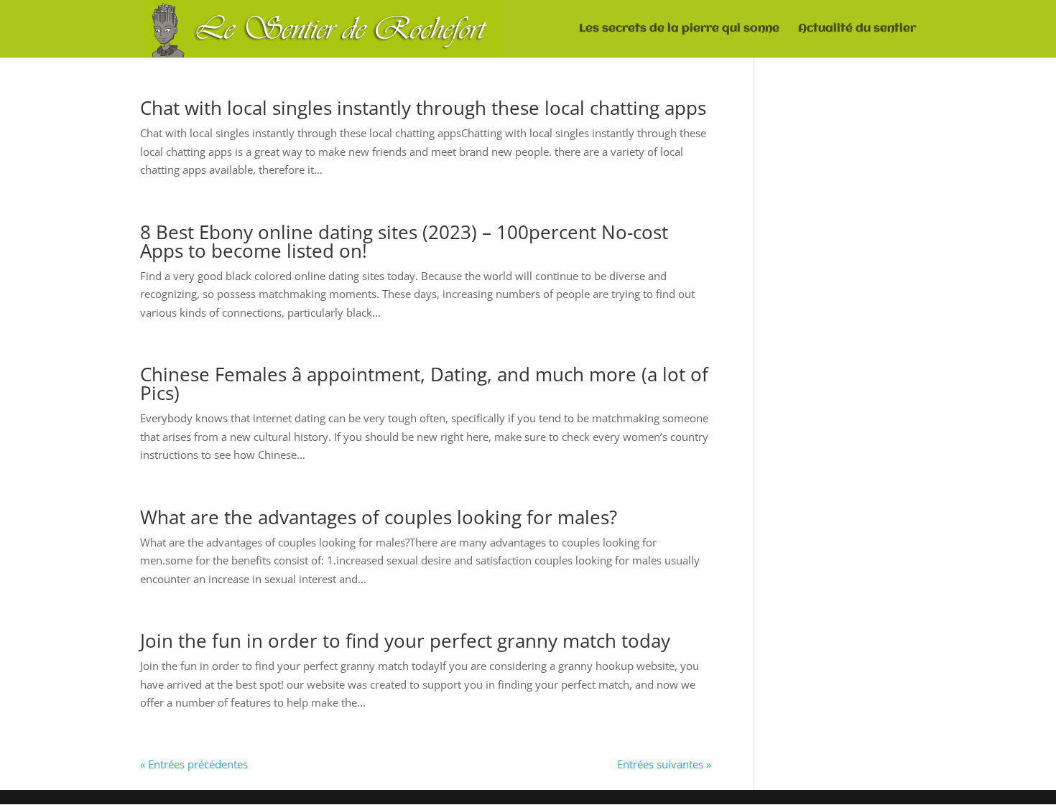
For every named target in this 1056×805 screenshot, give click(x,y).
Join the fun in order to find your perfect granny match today (405, 640)
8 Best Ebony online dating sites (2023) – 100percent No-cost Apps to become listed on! (404, 241)
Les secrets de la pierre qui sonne (679, 29)
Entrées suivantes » (664, 764)
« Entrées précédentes (194, 764)
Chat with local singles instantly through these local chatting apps (423, 108)
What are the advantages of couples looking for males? (378, 517)
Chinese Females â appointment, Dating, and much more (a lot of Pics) (424, 383)
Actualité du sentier (857, 29)
